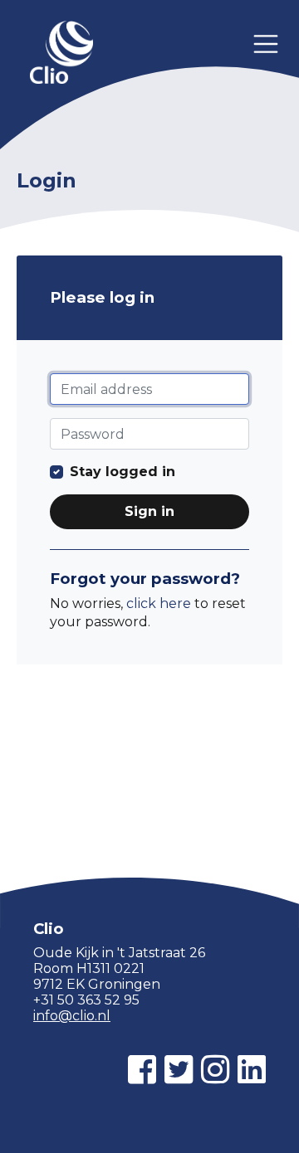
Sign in (149, 511)
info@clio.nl (71, 1016)
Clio (61, 54)
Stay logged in (122, 471)
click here (158, 603)
